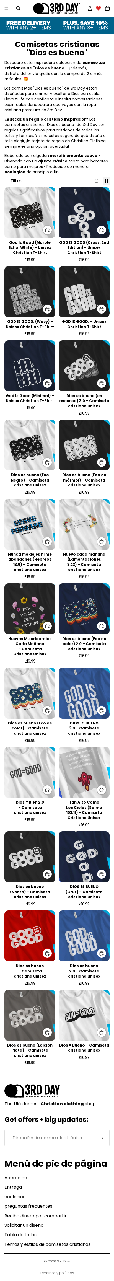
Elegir (106, 229)
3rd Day (63, 1261)
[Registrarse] (101, 1138)
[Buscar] (18, 8)
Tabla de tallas (20, 1234)
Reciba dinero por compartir (35, 1216)
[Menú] (6, 8)
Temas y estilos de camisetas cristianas (47, 1244)
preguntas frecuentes (28, 1206)
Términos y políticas (57, 1272)
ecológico (15, 1197)
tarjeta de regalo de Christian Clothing (69, 141)
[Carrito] (107, 8)
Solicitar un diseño (23, 1225)
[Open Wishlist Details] (98, 8)
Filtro (16, 181)
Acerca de (15, 1177)
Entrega (13, 1187)
